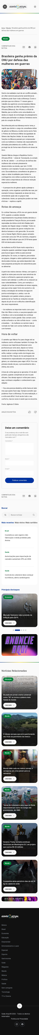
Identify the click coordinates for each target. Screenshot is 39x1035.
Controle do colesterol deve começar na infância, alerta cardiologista (19, 576)
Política (4, 979)
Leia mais (8, 623)
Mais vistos (20, 522)
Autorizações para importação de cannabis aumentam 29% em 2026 (18, 557)
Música (4, 975)
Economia (8, 597)
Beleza (4, 925)
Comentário (9, 441)
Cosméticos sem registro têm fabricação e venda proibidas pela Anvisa (18, 537)
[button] (13, 630)
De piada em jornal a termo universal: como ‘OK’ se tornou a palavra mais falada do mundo (17, 697)
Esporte (4, 954)
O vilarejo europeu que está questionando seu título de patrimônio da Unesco (19, 735)
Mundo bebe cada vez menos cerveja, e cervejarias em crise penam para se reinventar (18, 770)
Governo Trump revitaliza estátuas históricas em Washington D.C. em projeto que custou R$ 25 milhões (19, 844)
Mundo (8, 28)
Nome (7, 459)
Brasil (7, 531)
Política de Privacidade (19, 1019)
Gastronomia (6, 959)
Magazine (5, 967)
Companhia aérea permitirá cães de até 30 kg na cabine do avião (19, 882)
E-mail (7, 469)
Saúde (7, 552)
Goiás (4, 963)
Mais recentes (8, 522)
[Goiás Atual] (18, 6)
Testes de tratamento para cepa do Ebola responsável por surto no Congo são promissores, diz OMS (19, 807)
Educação (8, 679)
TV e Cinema (6, 996)
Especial (5, 950)
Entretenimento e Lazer (10, 946)
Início (3, 28)
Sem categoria (7, 988)
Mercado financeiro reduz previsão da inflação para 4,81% (17, 616)
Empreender (6, 942)
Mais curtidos (31, 522)
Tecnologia (6, 992)
